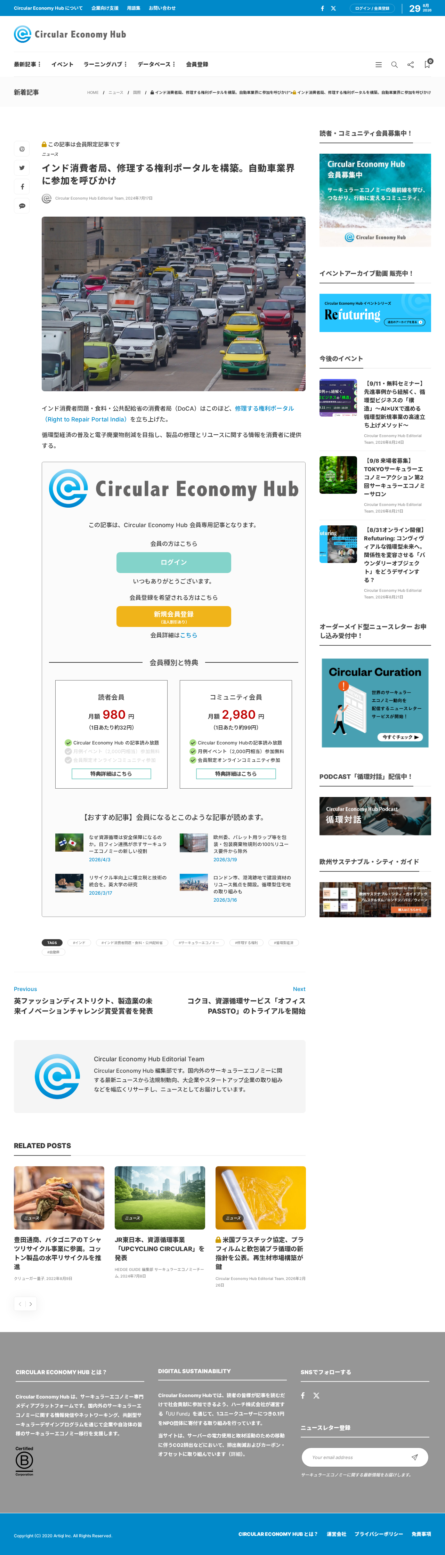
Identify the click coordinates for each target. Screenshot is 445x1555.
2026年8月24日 (389, 442)
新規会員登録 (174, 617)
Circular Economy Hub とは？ (278, 1534)
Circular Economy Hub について (48, 8)
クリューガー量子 (29, 1278)
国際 (137, 92)
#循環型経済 (283, 943)
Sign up (415, 1457)
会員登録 (197, 64)
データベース (154, 64)
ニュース (115, 92)
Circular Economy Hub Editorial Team (89, 198)
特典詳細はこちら (111, 774)
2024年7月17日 (139, 198)
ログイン (174, 562)
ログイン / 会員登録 (372, 8)
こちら (188, 635)
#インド (79, 943)
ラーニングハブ (102, 64)
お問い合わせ (162, 8)
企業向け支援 (105, 8)
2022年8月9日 (59, 1278)
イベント (62, 64)
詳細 (236, 1454)
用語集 (133, 8)
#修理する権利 (246, 943)
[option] (59, 1225)
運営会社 (336, 1534)
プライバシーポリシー (379, 1534)
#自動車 (53, 952)
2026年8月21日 (389, 511)
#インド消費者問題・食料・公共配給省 (132, 943)
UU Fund (178, 1414)
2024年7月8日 (133, 1276)
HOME (93, 92)
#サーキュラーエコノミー (199, 943)
